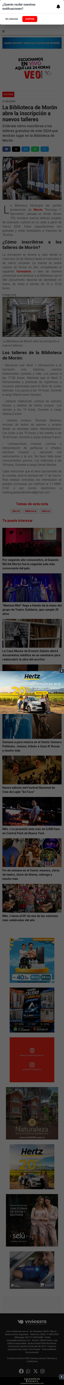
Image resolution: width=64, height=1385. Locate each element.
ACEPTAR (29, 19)
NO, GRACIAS (12, 19)
